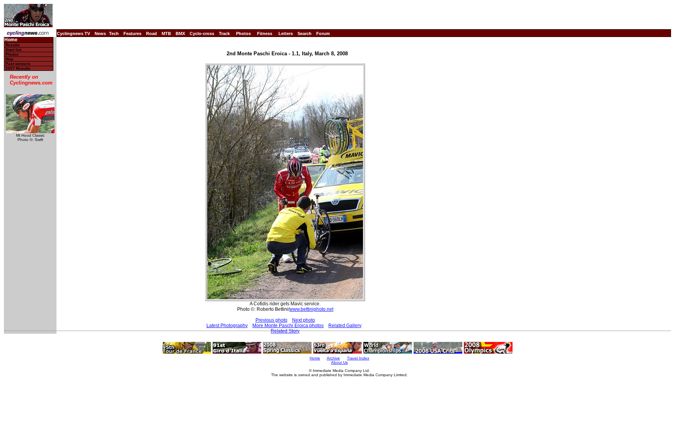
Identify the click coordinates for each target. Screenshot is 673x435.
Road (151, 33)
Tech (114, 33)
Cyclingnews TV (73, 33)
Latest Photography (227, 325)
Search (305, 33)
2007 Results (17, 68)
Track (224, 33)
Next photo (303, 320)
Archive (333, 358)
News (100, 33)
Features (132, 33)
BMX (180, 33)
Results (12, 45)
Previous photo (271, 320)
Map (9, 59)
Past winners (17, 64)
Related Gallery (344, 325)
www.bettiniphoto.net (311, 309)
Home (11, 39)
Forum (323, 33)
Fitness (264, 33)
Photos (243, 33)
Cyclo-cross (202, 33)
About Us (339, 362)
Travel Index (358, 358)
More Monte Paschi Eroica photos (288, 325)
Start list (13, 50)
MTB (166, 33)
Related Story (285, 331)
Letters (285, 33)
